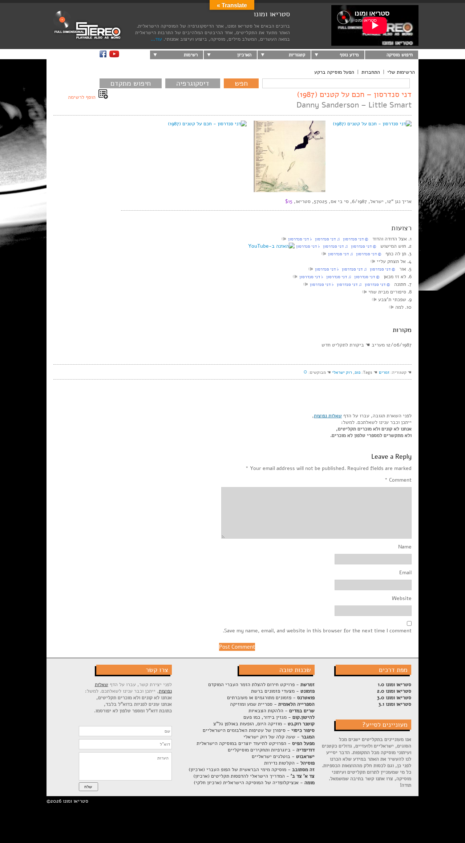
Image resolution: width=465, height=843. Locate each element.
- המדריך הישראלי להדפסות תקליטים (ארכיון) (254, 776)
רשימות (191, 55)
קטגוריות (297, 55)
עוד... (156, 39)
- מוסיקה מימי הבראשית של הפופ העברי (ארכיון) (252, 769)
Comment (398, 480)
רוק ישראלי (342, 372)
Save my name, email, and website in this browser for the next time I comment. (317, 631)
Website (402, 598)
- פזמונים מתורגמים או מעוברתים (271, 697)
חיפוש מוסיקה (400, 55)
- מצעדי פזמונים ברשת (283, 691)
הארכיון (244, 55)
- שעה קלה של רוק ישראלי (279, 736)
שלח (88, 787)
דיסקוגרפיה (192, 83)
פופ (357, 372)
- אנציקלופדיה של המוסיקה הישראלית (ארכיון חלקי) (254, 782)
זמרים (384, 372)
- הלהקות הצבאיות (281, 710)
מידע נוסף (349, 55)
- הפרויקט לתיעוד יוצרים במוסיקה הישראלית (256, 743)
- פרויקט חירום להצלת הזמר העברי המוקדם (261, 684)
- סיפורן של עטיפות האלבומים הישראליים (259, 730)
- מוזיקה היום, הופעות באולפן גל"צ (264, 723)
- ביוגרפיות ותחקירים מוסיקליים (271, 749)
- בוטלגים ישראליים (283, 756)
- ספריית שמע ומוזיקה (272, 704)
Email (405, 573)
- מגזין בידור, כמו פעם (279, 717)
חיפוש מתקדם (130, 83)
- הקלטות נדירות (289, 762)
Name (405, 547)
